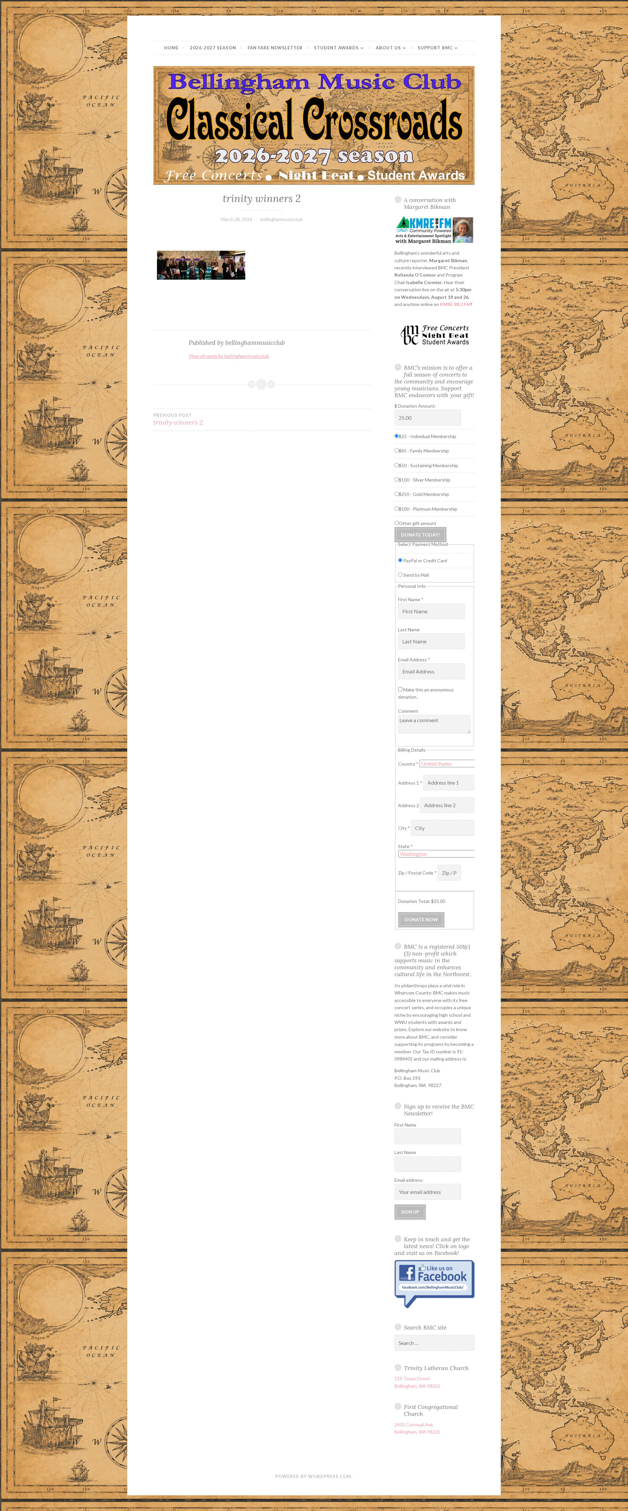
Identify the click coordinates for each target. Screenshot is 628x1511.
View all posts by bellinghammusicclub (229, 356)
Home (171, 47)
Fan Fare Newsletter (275, 47)
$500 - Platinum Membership (428, 509)
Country (408, 764)
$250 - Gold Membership (424, 494)
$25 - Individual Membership (427, 436)
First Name (410, 599)
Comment (408, 711)
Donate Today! (420, 534)
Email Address (414, 659)
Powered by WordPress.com (313, 1476)
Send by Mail (416, 575)
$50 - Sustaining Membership (428, 465)
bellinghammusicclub (281, 219)
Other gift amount (417, 523)
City (404, 828)
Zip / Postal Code (417, 873)
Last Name (409, 629)
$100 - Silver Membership (424, 480)
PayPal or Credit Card (425, 560)
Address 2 (409, 805)
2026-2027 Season (213, 47)
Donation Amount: (417, 406)
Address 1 (410, 783)
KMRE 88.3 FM (455, 304)
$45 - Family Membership (424, 450)
